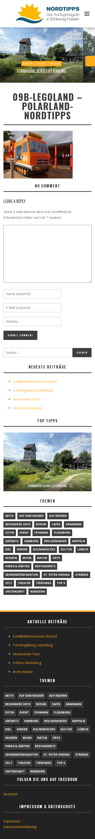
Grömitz (12, 541)
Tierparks (43, 583)
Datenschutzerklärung (19, 826)
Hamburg (31, 541)
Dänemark (74, 524)
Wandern (37, 591)
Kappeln (78, 541)
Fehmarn (41, 533)
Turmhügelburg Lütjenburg (41, 71)
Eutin (9, 533)
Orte (56, 558)
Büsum (41, 524)
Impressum (11, 821)
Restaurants (45, 566)
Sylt (8, 583)
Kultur (41, 63)
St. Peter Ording (57, 575)
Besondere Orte (17, 524)
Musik (27, 558)
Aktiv (9, 516)
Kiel (8, 549)
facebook (10, 794)
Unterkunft (15, 591)
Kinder (27, 63)
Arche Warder (23, 671)
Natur (42, 558)
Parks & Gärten (17, 566)
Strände (81, 575)
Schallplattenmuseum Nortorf (35, 381)
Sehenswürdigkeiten (21, 575)
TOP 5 (61, 583)
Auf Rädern (58, 516)
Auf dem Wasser (31, 516)
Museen (55, 63)
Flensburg (62, 533)
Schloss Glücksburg (27, 408)
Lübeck (82, 549)
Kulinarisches (44, 549)
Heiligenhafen (55, 541)
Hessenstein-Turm (26, 399)
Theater (24, 583)
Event (24, 533)
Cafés (56, 524)
